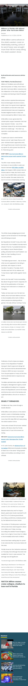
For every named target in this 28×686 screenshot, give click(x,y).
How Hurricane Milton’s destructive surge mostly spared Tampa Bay (13, 156)
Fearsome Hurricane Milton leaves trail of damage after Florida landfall (12, 439)
